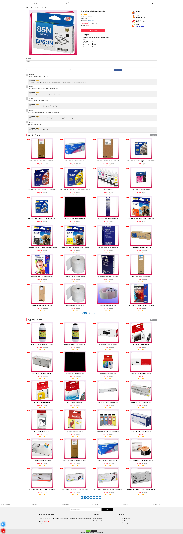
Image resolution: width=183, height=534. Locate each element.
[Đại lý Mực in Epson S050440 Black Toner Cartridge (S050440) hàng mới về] (141, 235)
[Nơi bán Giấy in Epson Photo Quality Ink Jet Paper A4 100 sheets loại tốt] (141, 293)
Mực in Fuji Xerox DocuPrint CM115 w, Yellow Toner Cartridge (108, 489)
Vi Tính (28, 3)
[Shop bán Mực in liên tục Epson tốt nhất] (108, 177)
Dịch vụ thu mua (76, 3)
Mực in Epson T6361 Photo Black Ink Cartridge (42, 305)
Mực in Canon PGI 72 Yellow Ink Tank (42, 402)
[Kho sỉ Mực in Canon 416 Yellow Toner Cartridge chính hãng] (75, 361)
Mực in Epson (91, 20)
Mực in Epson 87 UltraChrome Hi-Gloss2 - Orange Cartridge (141, 218)
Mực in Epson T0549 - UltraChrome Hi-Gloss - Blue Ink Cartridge (42, 218)
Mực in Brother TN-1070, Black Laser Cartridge (141, 431)
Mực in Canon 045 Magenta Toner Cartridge (141, 373)
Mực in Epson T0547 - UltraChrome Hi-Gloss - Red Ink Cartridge (42, 189)
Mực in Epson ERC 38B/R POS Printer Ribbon (108, 276)
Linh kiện (45, 3)
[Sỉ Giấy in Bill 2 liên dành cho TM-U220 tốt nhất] (108, 293)
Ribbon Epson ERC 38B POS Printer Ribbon (108, 247)
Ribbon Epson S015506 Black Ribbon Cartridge (108, 218)
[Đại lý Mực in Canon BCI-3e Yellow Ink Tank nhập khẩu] (75, 419)
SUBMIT (107, 509)
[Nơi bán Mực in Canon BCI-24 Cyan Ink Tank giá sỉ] (108, 361)
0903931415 (140, 26)
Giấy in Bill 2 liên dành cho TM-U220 (108, 305)
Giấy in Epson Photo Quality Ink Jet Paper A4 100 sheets (141, 305)
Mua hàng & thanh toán (125, 520)
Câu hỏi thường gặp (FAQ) (125, 523)
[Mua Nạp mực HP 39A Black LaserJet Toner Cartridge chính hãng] (42, 332)
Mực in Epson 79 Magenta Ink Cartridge (141, 189)
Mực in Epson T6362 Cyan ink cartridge (141, 276)
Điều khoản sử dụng (97, 518)
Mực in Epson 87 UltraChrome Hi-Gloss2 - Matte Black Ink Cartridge (42, 247)
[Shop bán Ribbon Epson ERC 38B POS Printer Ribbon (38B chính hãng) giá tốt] (108, 235)
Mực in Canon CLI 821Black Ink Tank (141, 344)
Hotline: (44, 521)
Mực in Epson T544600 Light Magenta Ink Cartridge (41, 160)
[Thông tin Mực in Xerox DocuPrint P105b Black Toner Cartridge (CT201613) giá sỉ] (141, 448)
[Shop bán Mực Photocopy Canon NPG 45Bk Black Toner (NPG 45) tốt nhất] (108, 390)
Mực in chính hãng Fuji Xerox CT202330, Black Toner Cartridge (141, 489)
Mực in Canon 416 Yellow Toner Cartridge (75, 373)
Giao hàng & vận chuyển (125, 518)
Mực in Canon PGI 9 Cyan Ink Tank (74, 402)
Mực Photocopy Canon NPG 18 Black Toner (42, 373)
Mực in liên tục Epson (108, 189)
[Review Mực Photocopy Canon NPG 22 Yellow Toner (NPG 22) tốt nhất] (141, 390)
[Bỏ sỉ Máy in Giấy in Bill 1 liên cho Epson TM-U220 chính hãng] (75, 264)
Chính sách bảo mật (97, 520)
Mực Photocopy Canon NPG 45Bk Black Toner (108, 402)
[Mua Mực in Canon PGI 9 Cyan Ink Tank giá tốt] (75, 390)
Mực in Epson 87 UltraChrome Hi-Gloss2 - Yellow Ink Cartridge (75, 247)
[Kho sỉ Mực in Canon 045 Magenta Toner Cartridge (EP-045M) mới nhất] (141, 361)
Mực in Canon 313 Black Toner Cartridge (108, 344)
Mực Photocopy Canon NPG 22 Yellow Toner (141, 402)
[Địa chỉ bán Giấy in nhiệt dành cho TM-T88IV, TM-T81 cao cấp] (75, 293)
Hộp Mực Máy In (35, 319)
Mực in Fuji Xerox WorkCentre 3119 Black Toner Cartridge (42, 489)
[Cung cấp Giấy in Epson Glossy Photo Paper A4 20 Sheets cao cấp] (42, 264)
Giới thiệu (95, 523)
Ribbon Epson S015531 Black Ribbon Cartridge (75, 218)
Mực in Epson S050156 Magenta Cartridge (74, 160)
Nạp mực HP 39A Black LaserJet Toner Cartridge (42, 344)
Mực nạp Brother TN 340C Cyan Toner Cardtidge (108, 431)
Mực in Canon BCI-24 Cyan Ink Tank (108, 373)
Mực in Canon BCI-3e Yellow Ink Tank (75, 431)
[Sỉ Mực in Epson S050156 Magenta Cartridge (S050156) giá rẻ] (75, 148)
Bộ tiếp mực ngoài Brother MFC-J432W (42, 460)
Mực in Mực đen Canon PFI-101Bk (41, 431)
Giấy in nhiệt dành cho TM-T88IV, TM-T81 (75, 305)
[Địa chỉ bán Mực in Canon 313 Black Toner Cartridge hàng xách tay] (108, 332)
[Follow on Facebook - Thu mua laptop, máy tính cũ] (39, 524)
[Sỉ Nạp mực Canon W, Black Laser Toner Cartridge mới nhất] (75, 332)
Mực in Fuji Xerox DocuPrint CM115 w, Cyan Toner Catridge (75, 489)
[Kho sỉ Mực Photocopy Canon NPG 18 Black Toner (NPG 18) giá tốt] (42, 361)
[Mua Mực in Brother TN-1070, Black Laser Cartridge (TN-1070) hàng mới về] (141, 419)
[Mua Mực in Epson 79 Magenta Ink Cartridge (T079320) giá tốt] (141, 177)
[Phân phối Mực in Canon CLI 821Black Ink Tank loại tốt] (141, 332)
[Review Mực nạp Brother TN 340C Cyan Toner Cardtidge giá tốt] (108, 419)
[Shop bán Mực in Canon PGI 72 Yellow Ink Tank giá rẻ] (42, 390)
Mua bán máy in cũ (54, 3)
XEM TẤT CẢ (153, 135)
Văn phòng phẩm (66, 3)
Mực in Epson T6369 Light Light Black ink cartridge (108, 160)
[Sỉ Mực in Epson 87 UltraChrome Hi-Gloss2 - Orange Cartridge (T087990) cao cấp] (141, 206)
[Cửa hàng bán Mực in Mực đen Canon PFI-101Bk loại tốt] (42, 419)
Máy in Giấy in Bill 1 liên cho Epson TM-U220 (75, 276)
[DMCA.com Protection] (91, 530)
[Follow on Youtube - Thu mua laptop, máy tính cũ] (42, 524)
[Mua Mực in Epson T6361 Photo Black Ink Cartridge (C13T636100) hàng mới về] (42, 293)
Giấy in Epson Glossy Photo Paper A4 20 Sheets (42, 276)
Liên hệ (94, 525)
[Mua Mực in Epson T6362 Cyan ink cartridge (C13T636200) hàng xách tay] (141, 264)
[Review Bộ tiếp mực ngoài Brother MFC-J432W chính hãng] (42, 448)
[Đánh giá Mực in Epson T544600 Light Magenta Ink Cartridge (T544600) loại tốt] (42, 148)
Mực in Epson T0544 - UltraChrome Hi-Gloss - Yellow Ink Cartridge (75, 189)
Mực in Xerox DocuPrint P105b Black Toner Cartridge (141, 460)
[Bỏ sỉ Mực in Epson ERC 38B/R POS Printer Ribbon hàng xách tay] (108, 264)
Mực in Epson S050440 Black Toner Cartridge (141, 247)
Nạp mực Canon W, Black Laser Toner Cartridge (74, 344)
